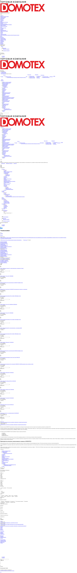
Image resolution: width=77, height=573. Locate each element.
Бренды (1, 529)
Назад (6, 192)
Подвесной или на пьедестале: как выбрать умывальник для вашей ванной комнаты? (13, 424)
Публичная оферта (3, 537)
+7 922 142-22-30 (3, 73)
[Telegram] (2, 228)
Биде (62, 237)
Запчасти (7, 187)
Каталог (5, 170)
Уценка (10, 238)
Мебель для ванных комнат (4, 237)
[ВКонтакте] (0, 228)
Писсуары (4, 238)
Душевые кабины (11, 237)
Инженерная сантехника (26, 237)
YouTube (3, 56)
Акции (1, 527)
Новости (1, 532)
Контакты (1, 533)
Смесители (18, 237)
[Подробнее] (0, 425)
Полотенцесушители (35, 237)
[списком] (1, 263)
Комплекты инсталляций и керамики (44, 237)
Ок (0, 572)
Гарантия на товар (3, 541)
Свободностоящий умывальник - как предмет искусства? (9, 522)
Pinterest (3, 225)
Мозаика (31, 237)
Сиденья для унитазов (58, 237)
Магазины (1, 535)
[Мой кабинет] (0, 160)
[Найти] (1, 14)
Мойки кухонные (52, 237)
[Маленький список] (0, 264)
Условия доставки (3, 540)
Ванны (21, 237)
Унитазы (15, 237)
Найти (1, 560)
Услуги (5, 193)
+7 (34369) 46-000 (3, 72)
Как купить (5, 200)
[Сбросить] (1, 518)
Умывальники (8, 174)
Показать (2, 519)
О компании (2, 531)
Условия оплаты (2, 539)
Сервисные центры (9, 195)
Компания (5, 205)
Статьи (1, 521)
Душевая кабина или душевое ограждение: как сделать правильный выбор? (11, 524)
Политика (1, 536)
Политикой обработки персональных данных (7, 570)
